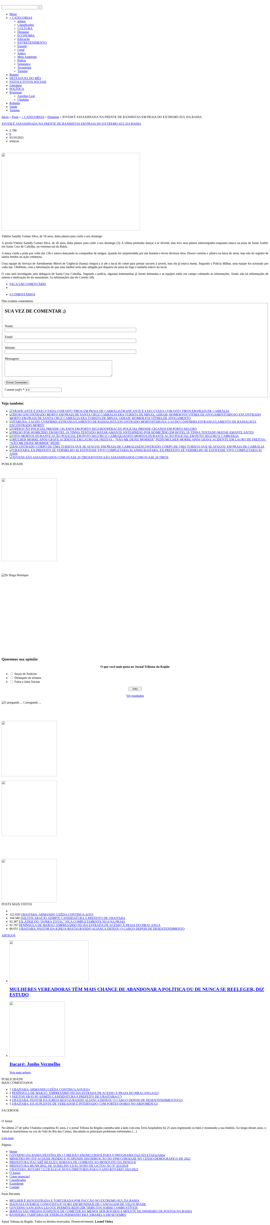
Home (13, 1151)
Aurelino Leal (26, 96)
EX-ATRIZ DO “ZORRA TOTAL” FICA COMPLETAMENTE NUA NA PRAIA (72, 921)
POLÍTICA (16, 89)
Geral (20, 49)
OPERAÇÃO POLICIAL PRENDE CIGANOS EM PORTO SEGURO (151, 428)
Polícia (21, 60)
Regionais (15, 92)
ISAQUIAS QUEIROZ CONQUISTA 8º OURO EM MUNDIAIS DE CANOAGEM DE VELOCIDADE (77, 1204)
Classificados (25, 24)
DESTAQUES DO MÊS (25, 78)
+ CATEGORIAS (20, 17)
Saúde (13, 106)
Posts (15, 117)
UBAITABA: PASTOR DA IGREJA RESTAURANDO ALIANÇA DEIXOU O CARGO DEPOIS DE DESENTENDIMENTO (102, 928)
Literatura (15, 85)
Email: (9, 337)
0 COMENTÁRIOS (22, 294)
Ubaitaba (23, 99)
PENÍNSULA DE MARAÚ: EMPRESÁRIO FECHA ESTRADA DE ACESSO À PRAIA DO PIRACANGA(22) (85, 1093)
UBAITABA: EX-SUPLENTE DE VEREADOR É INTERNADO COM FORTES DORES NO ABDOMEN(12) (85, 1103)
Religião (14, 103)
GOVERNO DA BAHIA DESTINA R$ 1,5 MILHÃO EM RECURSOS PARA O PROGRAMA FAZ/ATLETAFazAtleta (87, 1155)
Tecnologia (24, 67)
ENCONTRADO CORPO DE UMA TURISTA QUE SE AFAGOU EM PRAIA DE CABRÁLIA (201, 446)
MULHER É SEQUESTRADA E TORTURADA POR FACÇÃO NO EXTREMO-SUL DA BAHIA (74, 1200)
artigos (21, 21)
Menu (13, 14)
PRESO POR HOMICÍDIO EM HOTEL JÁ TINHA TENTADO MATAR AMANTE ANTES (193, 432)
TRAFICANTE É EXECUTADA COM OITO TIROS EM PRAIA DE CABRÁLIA (175, 411)
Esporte (22, 46)
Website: (10, 347)
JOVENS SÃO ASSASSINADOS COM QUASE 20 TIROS (129, 457)
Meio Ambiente (27, 57)
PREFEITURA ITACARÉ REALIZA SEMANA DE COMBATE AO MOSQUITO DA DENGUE (72, 1162)
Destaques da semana (27, 677)
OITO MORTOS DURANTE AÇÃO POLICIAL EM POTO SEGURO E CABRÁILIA (182, 436)
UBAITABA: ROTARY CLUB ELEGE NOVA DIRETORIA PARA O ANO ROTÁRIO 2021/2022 (73, 1169)
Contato (14, 1187)
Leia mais (8, 1138)
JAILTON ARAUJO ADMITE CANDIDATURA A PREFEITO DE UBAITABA (73, 918)
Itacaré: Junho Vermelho (34, 1064)
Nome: (9, 326)
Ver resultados (135, 695)
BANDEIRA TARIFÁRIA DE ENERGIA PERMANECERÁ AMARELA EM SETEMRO (67, 1214)
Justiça (21, 53)
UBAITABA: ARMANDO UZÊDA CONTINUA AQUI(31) (51, 1089)
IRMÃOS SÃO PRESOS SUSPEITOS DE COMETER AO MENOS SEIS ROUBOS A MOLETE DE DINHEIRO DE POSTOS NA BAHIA (100, 1211)
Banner (14, 74)
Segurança (23, 64)
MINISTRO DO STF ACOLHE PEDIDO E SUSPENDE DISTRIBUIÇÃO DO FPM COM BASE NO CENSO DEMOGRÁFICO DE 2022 (99, 1158)
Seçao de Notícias (25, 673)
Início (5, 117)
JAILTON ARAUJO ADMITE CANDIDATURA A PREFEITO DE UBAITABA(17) (67, 1096)
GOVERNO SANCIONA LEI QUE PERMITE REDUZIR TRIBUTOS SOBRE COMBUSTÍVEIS (73, 1207)
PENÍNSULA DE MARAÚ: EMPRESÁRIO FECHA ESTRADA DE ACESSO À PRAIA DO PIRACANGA (89, 925)
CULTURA (25, 28)
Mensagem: (12, 358)
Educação (23, 39)
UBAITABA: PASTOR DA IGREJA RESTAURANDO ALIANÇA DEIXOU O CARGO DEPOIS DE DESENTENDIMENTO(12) (97, 1100)
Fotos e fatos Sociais (27, 681)
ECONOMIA (26, 35)
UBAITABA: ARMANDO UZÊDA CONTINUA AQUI (57, 914)
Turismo (22, 71)
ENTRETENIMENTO (32, 42)
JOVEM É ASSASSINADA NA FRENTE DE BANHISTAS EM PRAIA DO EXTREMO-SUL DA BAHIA (71, 123)
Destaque (23, 32)
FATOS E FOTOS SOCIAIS (27, 81)
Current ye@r (14, 389)
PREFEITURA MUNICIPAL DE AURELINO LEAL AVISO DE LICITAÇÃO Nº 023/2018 (68, 1165)
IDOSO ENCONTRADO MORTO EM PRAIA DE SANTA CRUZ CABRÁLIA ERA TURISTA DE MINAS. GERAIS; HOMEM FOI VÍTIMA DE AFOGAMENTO (135, 416)
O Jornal (14, 1173)
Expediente (16, 1183)
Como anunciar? (19, 1176)
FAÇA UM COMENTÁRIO (27, 284)
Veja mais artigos (20, 1072)
